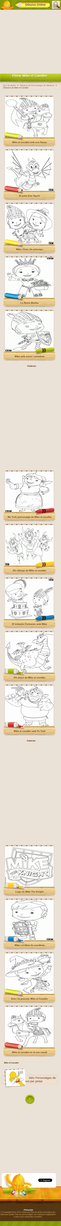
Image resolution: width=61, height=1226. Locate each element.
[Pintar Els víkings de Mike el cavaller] (29, 565)
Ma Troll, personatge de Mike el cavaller (30, 517)
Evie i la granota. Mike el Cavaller (29, 998)
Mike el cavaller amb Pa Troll (29, 731)
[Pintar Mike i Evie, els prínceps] (29, 244)
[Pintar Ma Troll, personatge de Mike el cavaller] (29, 511)
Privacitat (28, 1210)
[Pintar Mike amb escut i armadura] (29, 351)
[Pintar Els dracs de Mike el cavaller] (29, 672)
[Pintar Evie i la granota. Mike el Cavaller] (29, 993)
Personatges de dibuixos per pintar (37, 1079)
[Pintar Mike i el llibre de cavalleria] (29, 940)
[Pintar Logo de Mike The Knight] (29, 886)
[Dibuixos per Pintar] (7, 5)
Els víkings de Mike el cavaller (29, 570)
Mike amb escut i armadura (29, 356)
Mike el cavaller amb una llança (29, 142)
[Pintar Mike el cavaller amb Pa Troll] (29, 725)
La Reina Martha (29, 303)
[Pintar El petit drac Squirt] (29, 190)
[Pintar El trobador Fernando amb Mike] (29, 618)
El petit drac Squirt (29, 195)
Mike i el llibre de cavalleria (30, 945)
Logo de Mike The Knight (29, 891)
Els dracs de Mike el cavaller (29, 677)
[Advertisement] (30, 41)
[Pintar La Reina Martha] (29, 297)
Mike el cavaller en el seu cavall (29, 1052)
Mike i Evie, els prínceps (29, 249)
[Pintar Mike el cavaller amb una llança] (29, 137)
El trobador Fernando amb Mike (29, 624)
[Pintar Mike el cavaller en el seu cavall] (29, 1047)
